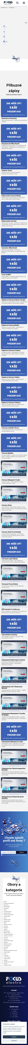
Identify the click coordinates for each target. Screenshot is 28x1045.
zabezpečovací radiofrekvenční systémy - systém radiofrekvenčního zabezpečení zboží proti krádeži (13, 801)
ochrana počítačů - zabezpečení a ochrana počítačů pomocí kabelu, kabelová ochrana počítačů (13, 354)
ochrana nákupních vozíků (11, 480)
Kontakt (15, 1015)
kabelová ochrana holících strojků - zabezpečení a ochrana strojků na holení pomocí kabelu (14, 302)
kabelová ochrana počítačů (11, 350)
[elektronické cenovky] (14, 211)
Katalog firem (11, 7)
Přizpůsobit (14, 1040)
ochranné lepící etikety (10, 559)
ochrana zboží (7, 505)
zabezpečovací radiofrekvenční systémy (13, 797)
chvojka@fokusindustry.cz (15, 996)
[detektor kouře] (14, 160)
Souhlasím (14, 1036)
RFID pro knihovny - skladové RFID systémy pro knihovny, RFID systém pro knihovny (14, 612)
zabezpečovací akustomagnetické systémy (13, 769)
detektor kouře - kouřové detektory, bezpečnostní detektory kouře (11, 173)
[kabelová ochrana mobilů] (14, 315)
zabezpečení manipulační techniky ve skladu (13, 714)
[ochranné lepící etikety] (14, 548)
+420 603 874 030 (15, 994)
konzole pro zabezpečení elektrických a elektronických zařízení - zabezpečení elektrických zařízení (12, 663)
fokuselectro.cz (4, 7)
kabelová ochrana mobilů (10, 325)
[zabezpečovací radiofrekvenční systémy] (14, 786)
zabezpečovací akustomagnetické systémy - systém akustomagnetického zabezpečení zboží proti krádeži (14, 773)
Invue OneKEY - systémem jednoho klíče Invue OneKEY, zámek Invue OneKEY (14, 277)
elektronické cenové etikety (11, 196)
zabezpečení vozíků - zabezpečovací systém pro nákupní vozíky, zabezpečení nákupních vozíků (13, 745)
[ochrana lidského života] (14, 417)
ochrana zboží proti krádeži (11, 532)
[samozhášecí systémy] (14, 624)
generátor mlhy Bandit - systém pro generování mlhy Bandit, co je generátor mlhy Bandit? (13, 251)
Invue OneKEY (6, 274)
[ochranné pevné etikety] (14, 574)
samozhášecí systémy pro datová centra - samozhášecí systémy (13, 637)
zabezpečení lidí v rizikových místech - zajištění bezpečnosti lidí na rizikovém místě (14, 690)
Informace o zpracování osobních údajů (14, 1002)
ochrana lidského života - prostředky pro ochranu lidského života (12, 430)
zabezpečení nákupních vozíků (12, 741)
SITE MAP (15, 1016)
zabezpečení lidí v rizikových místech (12, 687)
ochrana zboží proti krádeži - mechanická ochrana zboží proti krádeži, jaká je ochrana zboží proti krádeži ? (13, 535)
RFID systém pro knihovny (11, 609)
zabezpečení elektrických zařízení (13, 660)
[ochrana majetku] (14, 443)
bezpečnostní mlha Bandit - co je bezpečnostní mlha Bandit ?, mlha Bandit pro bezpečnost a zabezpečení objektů (14, 147)
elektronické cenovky (9, 221)
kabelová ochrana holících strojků (13, 300)
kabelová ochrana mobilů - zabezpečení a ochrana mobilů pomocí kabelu (13, 327)
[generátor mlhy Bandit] (14, 237)
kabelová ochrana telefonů (11, 402)
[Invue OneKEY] (14, 264)
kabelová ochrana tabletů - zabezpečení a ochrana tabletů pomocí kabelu (13, 380)
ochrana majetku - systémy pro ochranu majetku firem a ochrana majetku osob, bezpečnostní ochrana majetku (14, 456)
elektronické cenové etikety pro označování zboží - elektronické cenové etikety (13, 198)
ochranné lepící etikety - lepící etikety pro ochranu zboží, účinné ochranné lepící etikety (13, 561)
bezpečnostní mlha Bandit (10, 143)
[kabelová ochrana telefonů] (14, 392)
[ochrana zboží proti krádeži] (14, 521)
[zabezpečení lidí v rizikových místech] (14, 676)
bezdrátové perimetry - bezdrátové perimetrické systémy (14, 121)
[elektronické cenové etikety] (14, 185)
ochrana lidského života (10, 428)
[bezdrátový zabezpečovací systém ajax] (8, 3)
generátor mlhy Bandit (9, 248)
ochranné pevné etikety (10, 584)
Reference (15, 1013)
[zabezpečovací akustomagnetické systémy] (14, 758)
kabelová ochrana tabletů (10, 377)
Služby (15, 1011)
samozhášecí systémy (9, 634)
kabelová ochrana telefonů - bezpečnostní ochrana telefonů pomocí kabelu (13, 405)
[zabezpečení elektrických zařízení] (14, 649)
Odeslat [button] (21, 852)
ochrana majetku (7, 453)
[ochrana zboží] (14, 495)
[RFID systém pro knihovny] (14, 599)
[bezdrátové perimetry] (14, 108)
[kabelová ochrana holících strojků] (14, 289)
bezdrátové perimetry (9, 118)
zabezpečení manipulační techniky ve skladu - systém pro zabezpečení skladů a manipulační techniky (14, 718)
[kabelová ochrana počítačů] (14, 340)
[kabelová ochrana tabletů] (14, 367)
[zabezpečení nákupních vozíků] (14, 731)
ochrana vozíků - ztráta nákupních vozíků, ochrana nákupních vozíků (12, 482)
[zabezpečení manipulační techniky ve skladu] (14, 703)
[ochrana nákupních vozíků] (14, 469)
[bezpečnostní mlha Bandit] (14, 133)
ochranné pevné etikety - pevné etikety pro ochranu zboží (13, 586)
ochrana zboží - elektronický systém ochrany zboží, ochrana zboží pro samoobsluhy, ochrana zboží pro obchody (14, 508)
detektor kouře (7, 170)
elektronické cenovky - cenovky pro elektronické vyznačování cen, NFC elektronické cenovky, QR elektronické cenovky (14, 224)
